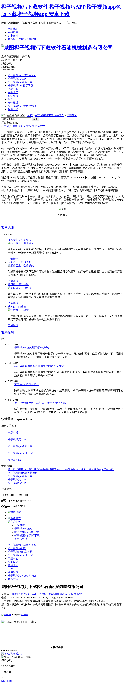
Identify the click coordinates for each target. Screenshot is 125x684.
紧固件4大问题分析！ (26, 384)
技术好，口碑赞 (17, 306)
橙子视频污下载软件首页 (22, 75)
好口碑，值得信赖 (18, 284)
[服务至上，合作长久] (21, 265)
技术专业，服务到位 (19, 239)
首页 (30, 115)
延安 (67, 594)
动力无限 (24, 615)
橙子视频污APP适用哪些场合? (31, 347)
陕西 (62, 594)
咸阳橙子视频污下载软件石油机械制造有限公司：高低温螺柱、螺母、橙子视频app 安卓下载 (61, 469)
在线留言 (13, 32)
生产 (10, 99)
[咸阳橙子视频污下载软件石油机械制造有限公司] (57, 48)
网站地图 (13, 28)
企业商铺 (13, 35)
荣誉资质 (28, 126)
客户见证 (7, 227)
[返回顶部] (14, 512)
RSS (39, 594)
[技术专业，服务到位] (21, 243)
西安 (79, 594)
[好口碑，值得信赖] (19, 287)
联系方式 (13, 109)
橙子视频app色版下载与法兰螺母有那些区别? (40, 402)
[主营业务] (14, 521)
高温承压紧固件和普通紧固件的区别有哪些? (39, 366)
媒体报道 (13, 102)
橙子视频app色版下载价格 (23, 472)
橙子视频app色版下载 (20, 82)
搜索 (35, 119)
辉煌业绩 (13, 95)
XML (45, 594)
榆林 (73, 594)
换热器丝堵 (14, 460)
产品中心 (13, 89)
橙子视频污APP (17, 78)
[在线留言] (14, 518)
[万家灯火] (6, 615)
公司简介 (72, 115)
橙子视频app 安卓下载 (20, 85)
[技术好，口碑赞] (18, 310)
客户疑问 (7, 332)
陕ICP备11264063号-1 (24, 594)
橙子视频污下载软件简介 (22, 106)
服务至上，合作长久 (19, 262)
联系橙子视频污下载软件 (22, 39)
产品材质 (13, 432)
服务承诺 (13, 92)
